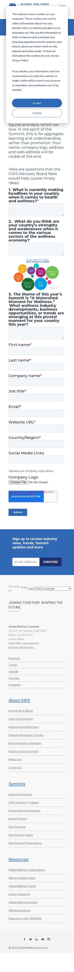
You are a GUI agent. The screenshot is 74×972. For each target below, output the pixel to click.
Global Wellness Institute (23, 902)
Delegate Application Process (26, 735)
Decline (37, 113)
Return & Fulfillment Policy (21, 647)
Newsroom (15, 759)
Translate (33, 588)
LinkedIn (13, 671)
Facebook (14, 658)
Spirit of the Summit (21, 718)
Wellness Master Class (22, 878)
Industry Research (19, 894)
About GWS (19, 700)
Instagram (15, 684)
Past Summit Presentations (25, 843)
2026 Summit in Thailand (24, 802)
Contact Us (15, 767)
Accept (37, 103)
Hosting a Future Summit (23, 751)
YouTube (14, 678)
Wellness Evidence (20, 910)
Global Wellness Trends (22, 886)
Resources (18, 859)
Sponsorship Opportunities (24, 810)
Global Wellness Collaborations (27, 869)
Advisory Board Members (24, 727)
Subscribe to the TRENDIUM (25, 918)
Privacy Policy (15, 643)
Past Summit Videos (21, 835)
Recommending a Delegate (25, 743)
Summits (17, 784)
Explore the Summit (20, 794)
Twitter (13, 664)
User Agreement (31, 643)
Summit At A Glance (21, 710)
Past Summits (17, 826)
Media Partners (18, 818)
